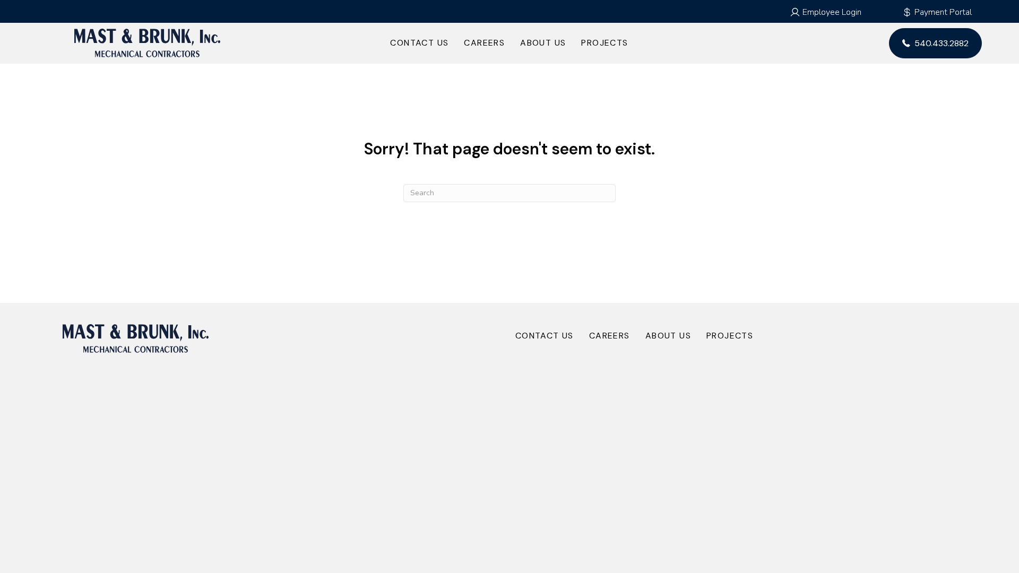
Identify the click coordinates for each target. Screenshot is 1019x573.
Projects (604, 42)
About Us (543, 42)
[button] (825, 12)
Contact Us (419, 42)
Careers (484, 42)
